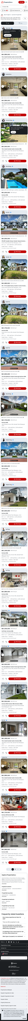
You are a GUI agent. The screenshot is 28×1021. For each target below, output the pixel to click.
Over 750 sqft (4, 907)
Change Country (5, 951)
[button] (2, 14)
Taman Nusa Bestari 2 (16, 888)
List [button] (8, 23)
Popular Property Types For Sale (8, 1005)
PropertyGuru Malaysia (6, 990)
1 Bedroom (8, 901)
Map (21, 23)
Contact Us (3, 948)
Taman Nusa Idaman (6, 888)
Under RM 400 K (12, 894)
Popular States (4, 999)
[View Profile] (14, 28)
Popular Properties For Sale (7, 993)
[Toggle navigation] (26, 2)
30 (15, 869)
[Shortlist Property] (25, 32)
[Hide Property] (22, 32)
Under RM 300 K (5, 894)
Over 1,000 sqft (11, 907)
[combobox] (13, 6)
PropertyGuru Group (6, 945)
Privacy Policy (20, 1013)
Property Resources (5, 1002)
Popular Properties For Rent (7, 996)
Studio (3, 901)
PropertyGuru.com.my (5, 978)
